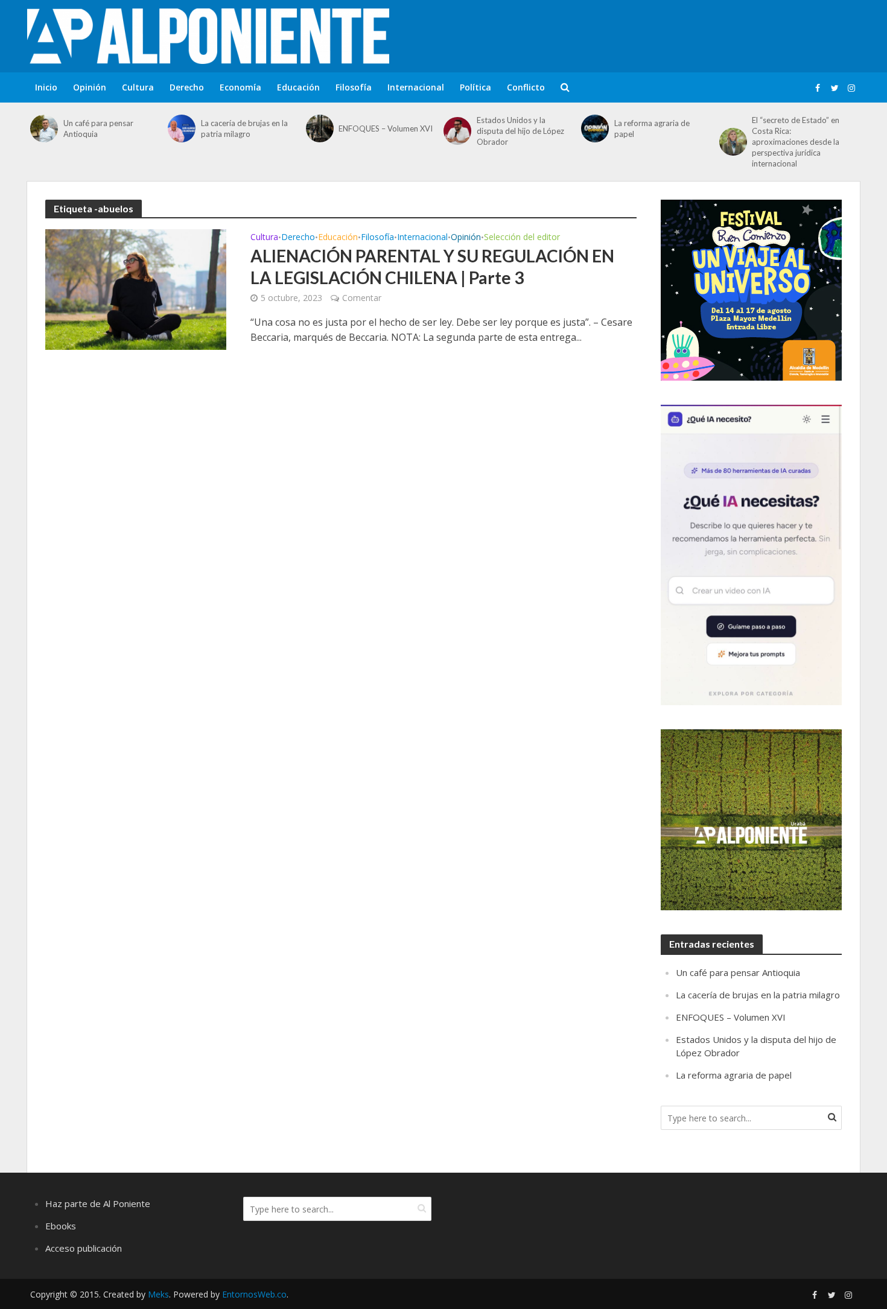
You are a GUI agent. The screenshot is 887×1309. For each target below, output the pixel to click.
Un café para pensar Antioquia (98, 128)
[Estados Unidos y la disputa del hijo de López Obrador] (457, 131)
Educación (298, 87)
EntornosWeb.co (254, 1294)
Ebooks (60, 1226)
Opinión (89, 87)
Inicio (46, 87)
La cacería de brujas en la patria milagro (244, 128)
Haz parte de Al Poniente (97, 1203)
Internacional (415, 87)
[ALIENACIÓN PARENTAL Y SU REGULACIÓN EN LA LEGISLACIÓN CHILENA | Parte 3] (135, 288)
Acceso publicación (83, 1248)
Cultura (138, 87)
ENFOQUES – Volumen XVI (386, 128)
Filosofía (353, 87)
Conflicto (526, 87)
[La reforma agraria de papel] (594, 128)
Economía (240, 87)
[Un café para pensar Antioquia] (43, 128)
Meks (158, 1294)
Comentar (361, 297)
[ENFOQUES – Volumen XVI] (319, 128)
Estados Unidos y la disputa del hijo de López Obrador (520, 131)
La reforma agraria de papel (652, 128)
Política (475, 87)
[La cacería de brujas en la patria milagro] (181, 128)
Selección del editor (522, 237)
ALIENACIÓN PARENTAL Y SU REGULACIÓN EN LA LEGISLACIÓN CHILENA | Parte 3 (432, 267)
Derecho (187, 87)
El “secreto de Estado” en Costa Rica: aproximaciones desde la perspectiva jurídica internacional (795, 141)
